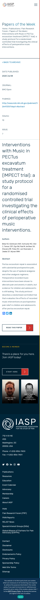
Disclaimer (7, 546)
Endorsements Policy (11, 554)
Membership (7, 494)
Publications (7, 472)
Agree (20, 597)
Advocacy (6, 489)
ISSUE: (5, 129)
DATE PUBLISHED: (10, 71)
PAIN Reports (8, 518)
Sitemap (6, 572)
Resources (7, 476)
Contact (6, 541)
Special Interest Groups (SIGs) (15, 526)
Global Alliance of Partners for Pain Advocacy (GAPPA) (18, 532)
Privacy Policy (8, 559)
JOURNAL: (7, 85)
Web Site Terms (9, 567)
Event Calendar (9, 485)
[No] (37, 589)
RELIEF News (8, 522)
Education (7, 481)
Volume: (5, 116)
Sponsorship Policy (10, 563)
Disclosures (7, 550)
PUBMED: (6, 99)
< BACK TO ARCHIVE (11, 62)
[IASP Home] (9, 5)
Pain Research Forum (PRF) (14, 513)
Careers (5, 498)
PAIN (4, 509)
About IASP (7, 503)
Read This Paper (14, 328)
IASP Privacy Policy (14, 591)
